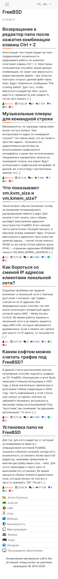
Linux (9, 513)
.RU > (45, 4)
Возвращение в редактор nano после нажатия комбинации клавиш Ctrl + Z (26, 37)
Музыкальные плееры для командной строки (27, 116)
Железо (12, 534)
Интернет (12, 545)
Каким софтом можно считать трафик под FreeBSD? (26, 357)
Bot (7, 257)
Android (12, 502)
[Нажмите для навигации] (7, 4)
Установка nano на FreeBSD (22, 430)
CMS (9, 508)
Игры (11, 540)
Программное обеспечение (25, 550)
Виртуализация (16, 529)
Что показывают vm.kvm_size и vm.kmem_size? (20, 193)
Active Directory (17, 497)
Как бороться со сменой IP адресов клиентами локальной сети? (26, 275)
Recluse (9, 103)
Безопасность (15, 524)
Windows (12, 518)
